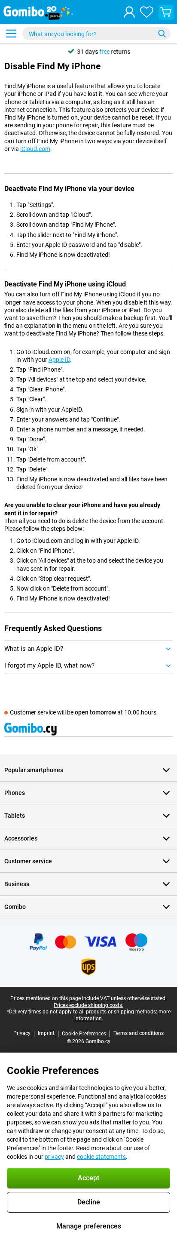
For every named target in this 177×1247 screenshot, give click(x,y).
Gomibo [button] (15, 906)
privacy (54, 1156)
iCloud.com (35, 148)
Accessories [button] (20, 838)
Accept (88, 1178)
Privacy (22, 1033)
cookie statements (101, 1156)
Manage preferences (88, 1226)
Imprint (46, 1033)
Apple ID (59, 359)
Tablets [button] (14, 815)
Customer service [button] (28, 861)
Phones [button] (14, 792)
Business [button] (16, 884)
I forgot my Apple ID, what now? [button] (49, 665)
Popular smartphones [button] (33, 770)
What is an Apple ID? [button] (33, 649)
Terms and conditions (138, 1033)
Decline (88, 1202)
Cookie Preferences (84, 1034)
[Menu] (11, 33)
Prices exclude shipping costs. (88, 1005)
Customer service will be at (83, 712)
